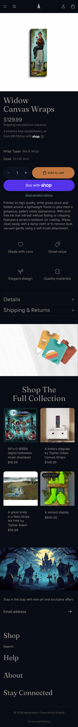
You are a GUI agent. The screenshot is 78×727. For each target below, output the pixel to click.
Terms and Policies (39, 721)
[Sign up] (70, 611)
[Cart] (73, 6)
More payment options (39, 195)
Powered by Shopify (52, 712)
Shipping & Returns (26, 310)
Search (8, 646)
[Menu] (5, 7)
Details (11, 299)
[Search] (14, 6)
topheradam (31, 712)
